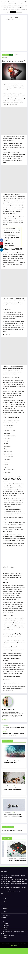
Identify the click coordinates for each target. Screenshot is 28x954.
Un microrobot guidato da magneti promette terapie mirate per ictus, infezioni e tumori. (12, 815)
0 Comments (5, 57)
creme (4, 901)
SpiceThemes (14, 941)
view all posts (5, 719)
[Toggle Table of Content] (18, 229)
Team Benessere (18, 54)
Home (4, 894)
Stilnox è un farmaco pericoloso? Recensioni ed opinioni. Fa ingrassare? (13, 734)
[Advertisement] (14, 35)
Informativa (19, 12)
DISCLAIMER (6, 925)
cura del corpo (5, 54)
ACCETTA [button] (13, 12)
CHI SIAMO (5, 921)
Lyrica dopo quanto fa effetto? (13, 887)
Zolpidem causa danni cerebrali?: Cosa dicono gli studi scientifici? (12, 231)
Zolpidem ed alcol (9, 243)
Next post (4, 731)
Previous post (5, 725)
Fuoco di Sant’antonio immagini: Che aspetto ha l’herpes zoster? (13, 728)
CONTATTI (5, 923)
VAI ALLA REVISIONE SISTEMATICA (11, 377)
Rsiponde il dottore (9, 242)
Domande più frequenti (10, 245)
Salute (11, 54)
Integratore (5, 904)
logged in (10, 830)
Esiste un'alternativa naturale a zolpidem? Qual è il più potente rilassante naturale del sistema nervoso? (12, 238)
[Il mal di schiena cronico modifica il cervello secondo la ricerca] (14, 751)
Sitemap (5, 933)
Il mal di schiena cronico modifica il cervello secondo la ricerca (12, 761)
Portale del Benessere (8, 931)
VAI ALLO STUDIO (7, 309)
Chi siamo (5, 919)
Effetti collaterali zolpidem (11, 234)
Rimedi (4, 897)
